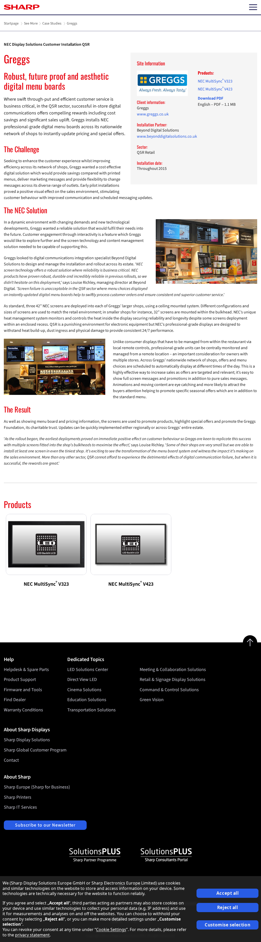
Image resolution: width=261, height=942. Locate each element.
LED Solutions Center (87, 669)
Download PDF (210, 98)
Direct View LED (82, 679)
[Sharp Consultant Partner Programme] (166, 855)
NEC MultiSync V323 (215, 81)
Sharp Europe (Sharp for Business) (37, 787)
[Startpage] (22, 7)
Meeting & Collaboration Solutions (173, 669)
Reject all (227, 907)
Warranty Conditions (23, 710)
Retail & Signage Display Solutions (172, 679)
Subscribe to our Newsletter (45, 825)
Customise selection (227, 925)
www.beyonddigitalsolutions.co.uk (167, 136)
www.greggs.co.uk (153, 114)
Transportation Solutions (91, 710)
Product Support (20, 679)
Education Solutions (86, 700)
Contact (11, 760)
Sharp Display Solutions (27, 740)
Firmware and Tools (23, 690)
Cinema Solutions (84, 690)
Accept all (227, 893)
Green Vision (152, 700)
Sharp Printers (17, 797)
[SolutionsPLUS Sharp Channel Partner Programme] (94, 855)
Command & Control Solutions (169, 690)
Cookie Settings (111, 929)
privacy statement (32, 935)
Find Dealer (15, 700)
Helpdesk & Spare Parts (26, 669)
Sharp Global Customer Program (35, 750)
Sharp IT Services (20, 807)
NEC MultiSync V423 (215, 89)
